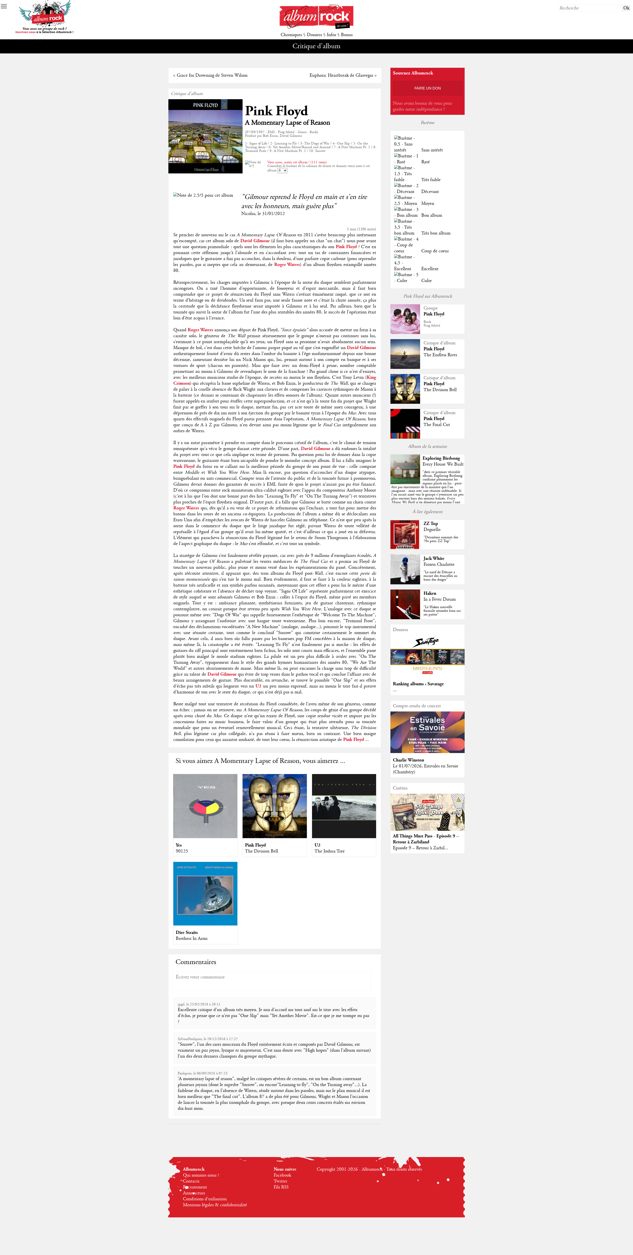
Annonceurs (194, 1193)
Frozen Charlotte (439, 565)
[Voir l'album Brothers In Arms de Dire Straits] (205, 924)
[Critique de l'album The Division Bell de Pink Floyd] (405, 402)
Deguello (432, 530)
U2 (317, 845)
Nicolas (248, 214)
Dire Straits (187, 932)
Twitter (280, 1181)
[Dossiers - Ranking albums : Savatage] (427, 676)
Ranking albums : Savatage (418, 684)
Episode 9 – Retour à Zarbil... (420, 848)
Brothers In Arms (191, 939)
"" (427, 493)
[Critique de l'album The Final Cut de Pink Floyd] (405, 437)
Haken (430, 593)
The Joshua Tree (330, 851)
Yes (179, 845)
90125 (182, 851)
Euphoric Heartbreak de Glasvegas (341, 75)
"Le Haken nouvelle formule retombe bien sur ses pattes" (442, 611)
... (395, 690)
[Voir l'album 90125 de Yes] (205, 837)
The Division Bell (261, 851)
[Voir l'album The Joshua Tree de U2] (344, 837)
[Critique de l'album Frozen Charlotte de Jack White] (405, 583)
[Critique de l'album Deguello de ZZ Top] (405, 548)
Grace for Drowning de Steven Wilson (212, 75)
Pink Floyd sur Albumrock (427, 296)
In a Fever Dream (440, 599)
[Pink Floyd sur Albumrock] (405, 333)
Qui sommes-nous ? (201, 1175)
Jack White (434, 558)
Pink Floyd (276, 111)
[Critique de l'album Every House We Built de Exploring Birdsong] (405, 483)
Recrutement (195, 1187)
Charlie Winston (408, 760)
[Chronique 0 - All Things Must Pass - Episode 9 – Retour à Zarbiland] (427, 816)
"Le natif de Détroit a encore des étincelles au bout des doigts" (440, 576)
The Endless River (440, 355)
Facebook (282, 1175)
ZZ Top (431, 523)
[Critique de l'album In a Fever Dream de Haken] (405, 618)
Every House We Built (443, 464)
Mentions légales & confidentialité (215, 1205)
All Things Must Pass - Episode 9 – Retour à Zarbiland (426, 839)
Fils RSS (281, 1187)
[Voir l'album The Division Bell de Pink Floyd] (275, 837)
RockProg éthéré (432, 323)
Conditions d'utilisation (205, 1199)
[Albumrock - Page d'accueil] (316, 28)
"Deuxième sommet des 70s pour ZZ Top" (441, 539)
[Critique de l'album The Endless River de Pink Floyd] (405, 368)
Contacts (191, 1181)
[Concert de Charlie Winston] (427, 752)
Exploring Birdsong (441, 458)
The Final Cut (437, 425)
